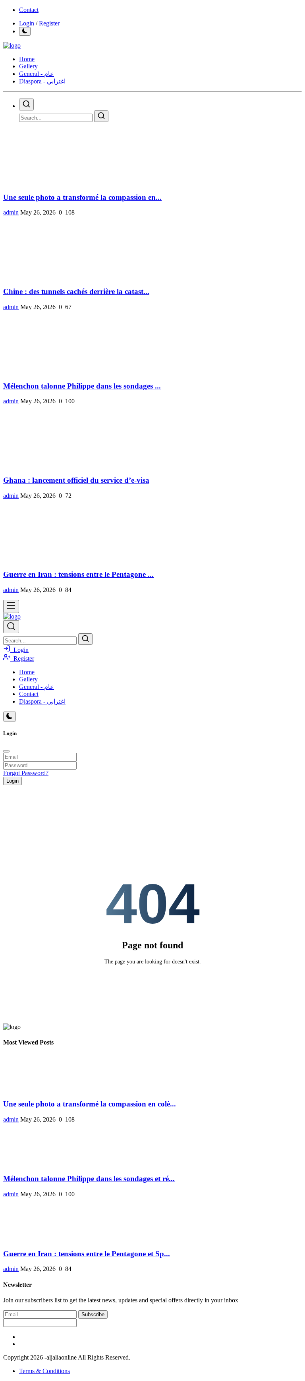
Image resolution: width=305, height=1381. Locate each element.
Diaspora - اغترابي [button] (42, 81)
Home (27, 59)
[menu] (11, 606)
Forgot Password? (25, 773)
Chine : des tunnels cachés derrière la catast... (76, 291)
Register (49, 23)
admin (11, 212)
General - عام (36, 686)
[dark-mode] (9, 716)
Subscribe (92, 1314)
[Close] (6, 751)
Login (26, 23)
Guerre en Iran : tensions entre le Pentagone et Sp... (86, 1253)
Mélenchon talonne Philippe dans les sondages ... (82, 386)
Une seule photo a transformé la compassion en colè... (89, 1104)
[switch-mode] (25, 31)
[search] (26, 104)
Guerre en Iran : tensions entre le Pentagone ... (78, 574)
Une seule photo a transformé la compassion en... (82, 197)
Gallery (28, 66)
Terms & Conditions (44, 1370)
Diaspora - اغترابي (42, 701)
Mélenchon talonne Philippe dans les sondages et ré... (89, 1178)
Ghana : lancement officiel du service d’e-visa (76, 480)
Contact (29, 9)
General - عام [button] (36, 73)
